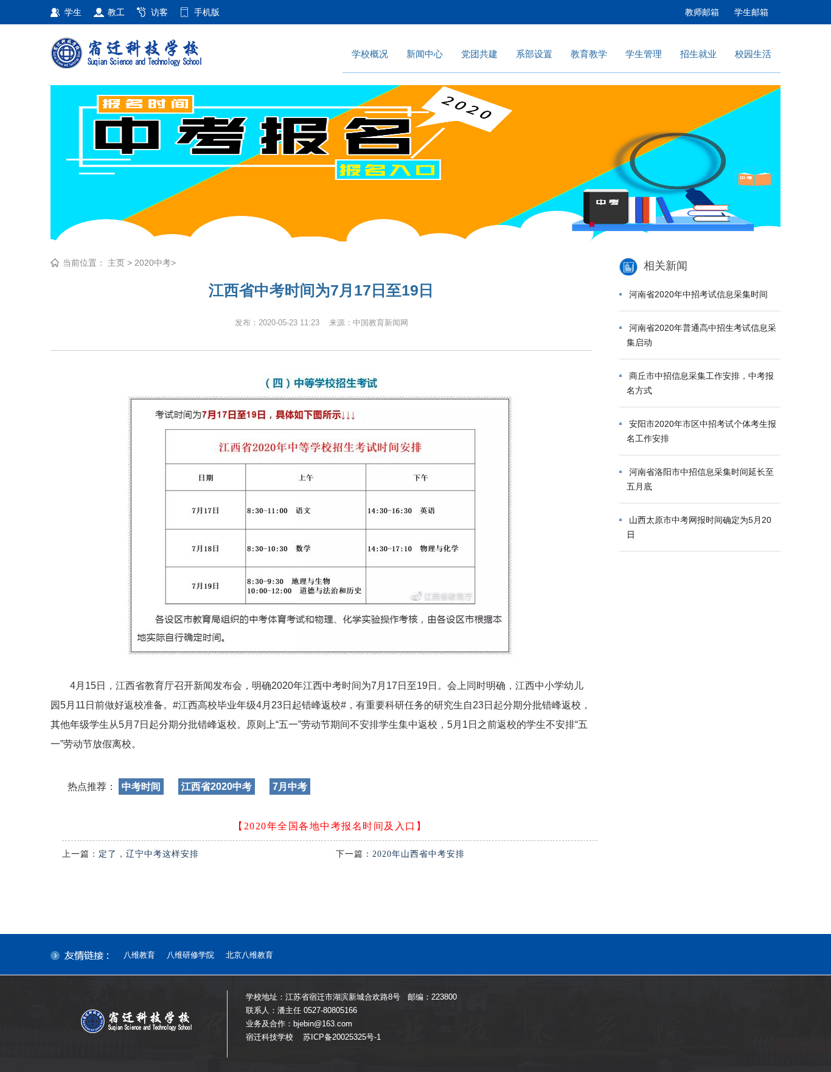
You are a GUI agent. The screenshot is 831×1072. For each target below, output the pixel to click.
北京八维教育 (249, 955)
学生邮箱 (751, 12)
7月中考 (290, 786)
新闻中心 (424, 54)
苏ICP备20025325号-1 (342, 1037)
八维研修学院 (190, 955)
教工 (116, 12)
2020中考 (152, 263)
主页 (116, 263)
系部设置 (534, 54)
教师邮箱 (702, 12)
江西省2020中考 (216, 786)
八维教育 (139, 955)
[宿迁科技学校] (150, 52)
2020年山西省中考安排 (418, 854)
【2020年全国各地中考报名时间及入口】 (329, 826)
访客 (159, 12)
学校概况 (370, 54)
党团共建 (479, 54)
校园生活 (753, 54)
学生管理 (643, 54)
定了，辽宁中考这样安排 (149, 854)
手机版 (207, 12)
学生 (73, 12)
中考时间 (141, 786)
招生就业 (698, 54)
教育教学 (589, 54)
